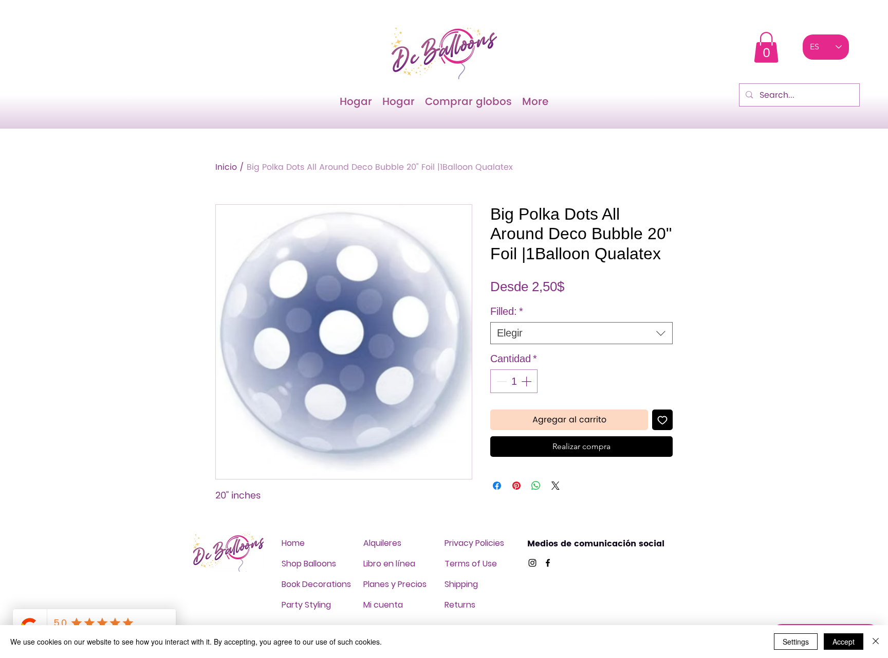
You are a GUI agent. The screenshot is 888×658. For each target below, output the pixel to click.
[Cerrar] (875, 641)
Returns (460, 605)
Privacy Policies (474, 543)
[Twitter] (532, 563)
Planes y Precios (395, 584)
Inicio (226, 167)
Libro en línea (389, 564)
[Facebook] (548, 563)
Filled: (506, 311)
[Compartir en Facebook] (497, 485)
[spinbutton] (514, 381)
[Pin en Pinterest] (516, 485)
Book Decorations (316, 584)
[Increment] (527, 381)
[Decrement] (500, 381)
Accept (843, 641)
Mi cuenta (383, 605)
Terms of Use (471, 564)
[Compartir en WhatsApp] (536, 485)
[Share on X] (555, 485)
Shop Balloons (309, 564)
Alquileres (382, 543)
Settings (796, 641)
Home (293, 543)
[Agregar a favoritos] (662, 420)
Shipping (461, 584)
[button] (766, 47)
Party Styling (306, 605)
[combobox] (581, 333)
